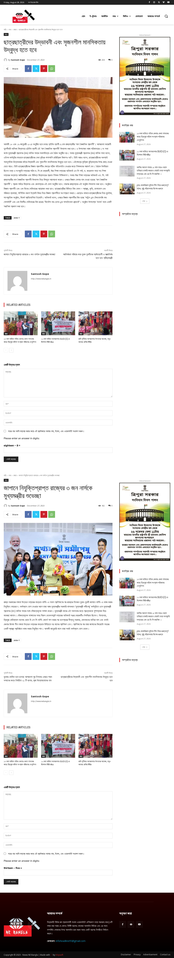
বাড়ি (5, 29)
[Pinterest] (43, 68)
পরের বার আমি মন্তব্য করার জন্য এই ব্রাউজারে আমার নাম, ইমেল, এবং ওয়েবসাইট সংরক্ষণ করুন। (46, 431)
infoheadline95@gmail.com (70, 941)
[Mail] (131, 924)
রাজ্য (15, 29)
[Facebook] (149, 2)
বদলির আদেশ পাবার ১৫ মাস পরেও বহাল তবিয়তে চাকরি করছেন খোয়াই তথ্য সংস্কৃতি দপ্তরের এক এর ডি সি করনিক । (153, 170)
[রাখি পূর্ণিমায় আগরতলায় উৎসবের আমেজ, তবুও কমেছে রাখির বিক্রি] (95, 323)
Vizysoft (59, 954)
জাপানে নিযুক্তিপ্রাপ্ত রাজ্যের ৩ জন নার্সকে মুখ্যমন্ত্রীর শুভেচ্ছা (29, 254)
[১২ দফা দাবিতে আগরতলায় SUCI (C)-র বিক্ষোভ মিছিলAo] (58, 323)
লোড (143, 201)
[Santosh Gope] (6, 60)
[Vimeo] (164, 2)
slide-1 (17, 217)
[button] (166, 16)
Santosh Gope (18, 60)
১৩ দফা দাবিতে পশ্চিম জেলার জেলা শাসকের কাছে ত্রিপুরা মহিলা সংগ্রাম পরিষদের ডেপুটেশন (153, 136)
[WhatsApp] (51, 68)
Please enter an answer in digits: (22, 438)
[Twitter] (159, 2)
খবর (9, 29)
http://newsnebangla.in (41, 279)
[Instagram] (154, 2)
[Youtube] (168, 2)
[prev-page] (6, 350)
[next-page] (11, 350)
